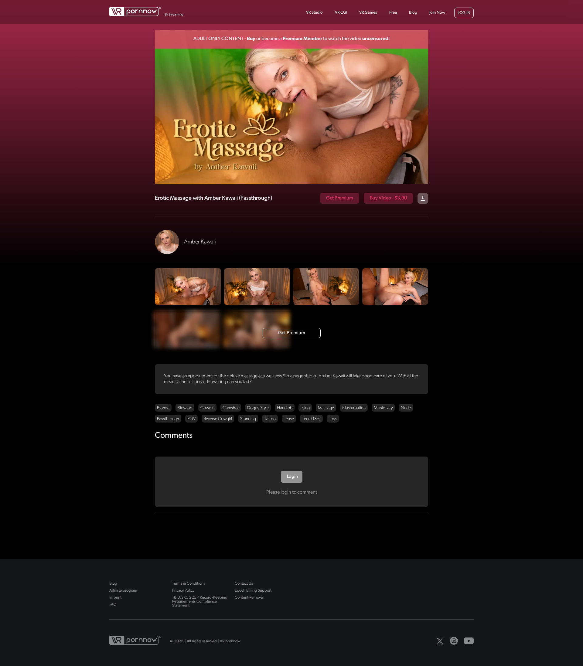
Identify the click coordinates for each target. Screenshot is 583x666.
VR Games (368, 13)
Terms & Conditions (188, 584)
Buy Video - (388, 198)
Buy (251, 38)
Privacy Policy (183, 591)
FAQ (112, 605)
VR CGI (341, 13)
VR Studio (314, 13)
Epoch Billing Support (253, 591)
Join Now (437, 13)
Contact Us (244, 584)
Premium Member (302, 38)
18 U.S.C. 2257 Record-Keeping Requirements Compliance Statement (199, 601)
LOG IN (464, 13)
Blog (413, 13)
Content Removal (249, 598)
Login (292, 476)
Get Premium (339, 198)
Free (393, 13)
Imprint (115, 598)
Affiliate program (123, 591)
